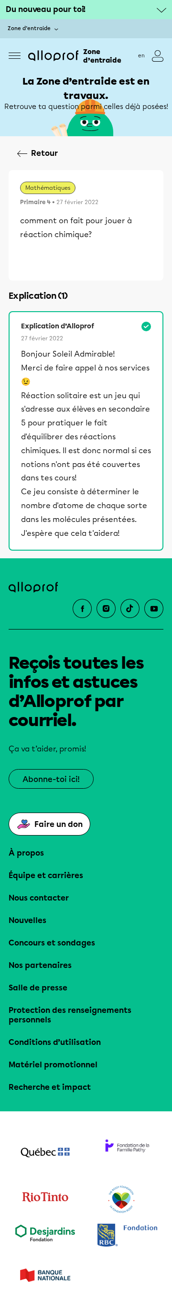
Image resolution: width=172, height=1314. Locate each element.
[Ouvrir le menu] (14, 55)
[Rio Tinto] (45, 1199)
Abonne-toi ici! (51, 779)
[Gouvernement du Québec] (45, 1153)
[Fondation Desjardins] (45, 1236)
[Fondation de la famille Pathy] (127, 1153)
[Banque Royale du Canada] (127, 1236)
